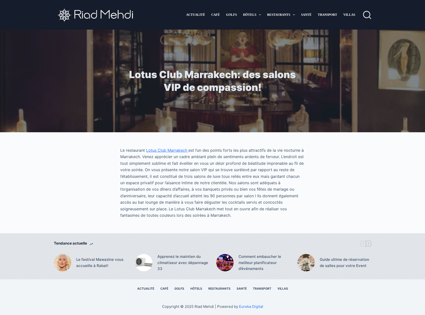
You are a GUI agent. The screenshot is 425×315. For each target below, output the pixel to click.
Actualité (195, 15)
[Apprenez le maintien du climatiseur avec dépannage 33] (143, 262)
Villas (349, 15)
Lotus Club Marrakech (167, 150)
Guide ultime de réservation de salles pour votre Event (344, 262)
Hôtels (249, 15)
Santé (306, 15)
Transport (327, 15)
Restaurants (278, 15)
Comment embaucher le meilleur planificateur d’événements (260, 262)
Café (215, 15)
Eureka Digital (251, 306)
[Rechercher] (367, 15)
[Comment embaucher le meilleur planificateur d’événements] (225, 262)
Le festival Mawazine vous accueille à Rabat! (99, 262)
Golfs (231, 15)
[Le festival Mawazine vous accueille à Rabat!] (62, 262)
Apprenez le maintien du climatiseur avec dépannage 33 (182, 262)
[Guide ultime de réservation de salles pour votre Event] (306, 262)
